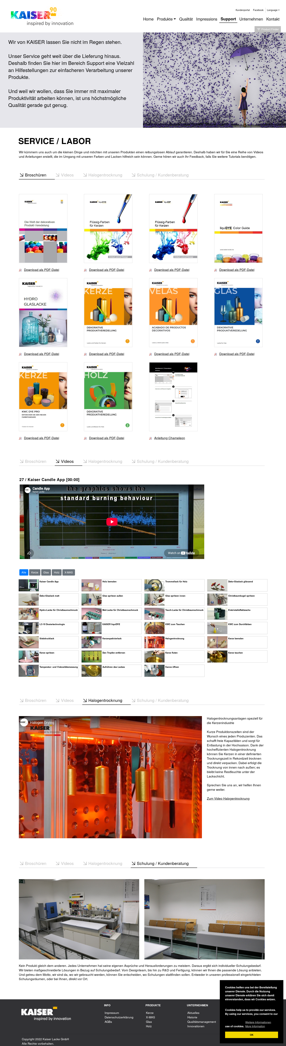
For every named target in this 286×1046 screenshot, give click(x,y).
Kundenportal (243, 10)
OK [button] (251, 1034)
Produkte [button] (165, 19)
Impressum (112, 1013)
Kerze (34, 572)
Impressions (206, 19)
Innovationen (195, 1026)
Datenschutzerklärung (119, 1017)
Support (228, 19)
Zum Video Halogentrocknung (228, 798)
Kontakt (273, 19)
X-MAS (69, 572)
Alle (24, 572)
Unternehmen (251, 19)
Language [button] (272, 10)
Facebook (258, 10)
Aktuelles (193, 1013)
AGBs (108, 1022)
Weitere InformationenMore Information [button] (258, 1024)
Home (148, 19)
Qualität (186, 19)
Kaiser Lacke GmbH (56, 1039)
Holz (56, 572)
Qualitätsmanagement (201, 1022)
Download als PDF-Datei (41, 269)
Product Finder (268, 29)
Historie (192, 1017)
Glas (46, 572)
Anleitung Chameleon (169, 438)
